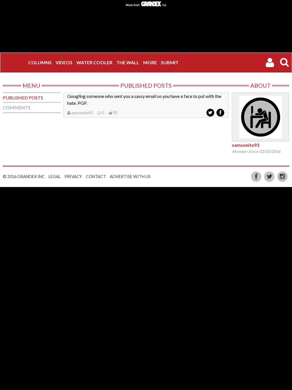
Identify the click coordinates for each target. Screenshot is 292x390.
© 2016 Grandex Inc (24, 176)
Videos (64, 62)
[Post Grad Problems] (14, 62)
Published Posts (23, 97)
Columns (40, 62)
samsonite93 (82, 112)
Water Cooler (94, 62)
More (150, 62)
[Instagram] (282, 176)
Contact (96, 176)
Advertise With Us (130, 176)
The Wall (127, 62)
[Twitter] (269, 176)
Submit (170, 62)
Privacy (73, 176)
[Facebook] (256, 176)
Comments (17, 107)
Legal (54, 176)
